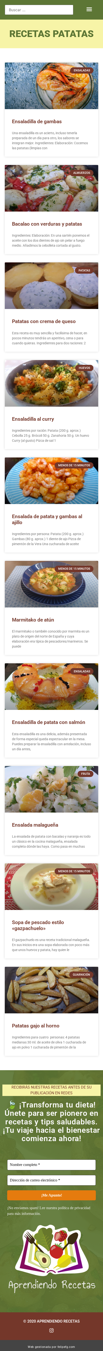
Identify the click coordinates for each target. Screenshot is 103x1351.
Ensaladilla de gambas (37, 121)
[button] (89, 9)
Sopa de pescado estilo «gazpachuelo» (38, 925)
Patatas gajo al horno (35, 1026)
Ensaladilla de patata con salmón (48, 722)
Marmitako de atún (33, 620)
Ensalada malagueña (35, 825)
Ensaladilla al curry (33, 419)
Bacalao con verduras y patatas (47, 224)
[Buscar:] (39, 10)
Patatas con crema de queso (44, 321)
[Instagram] (51, 1330)
